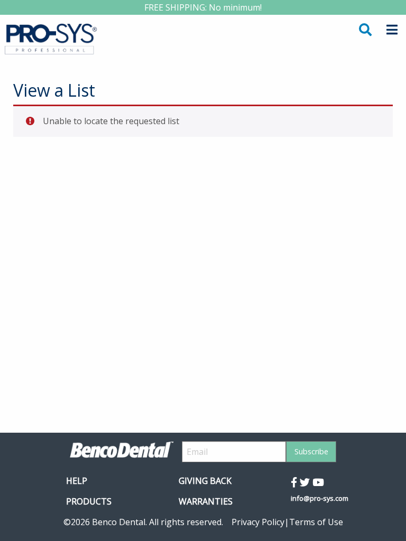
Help (76, 481)
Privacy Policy (258, 522)
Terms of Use (316, 522)
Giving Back (205, 481)
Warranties (206, 501)
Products (89, 501)
